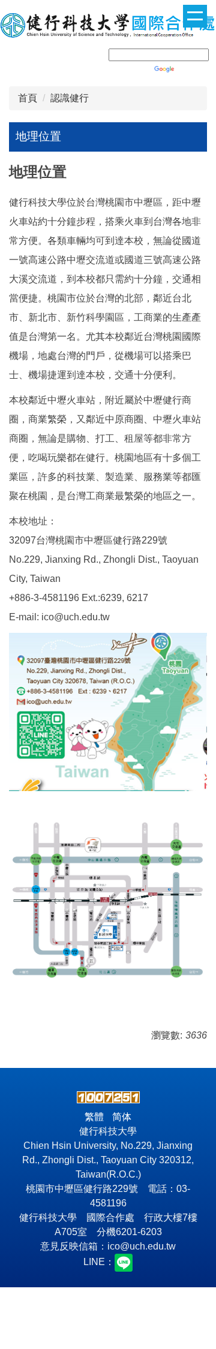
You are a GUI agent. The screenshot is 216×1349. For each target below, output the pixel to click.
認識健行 (69, 98)
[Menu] (195, 16)
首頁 (27, 98)
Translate (196, 69)
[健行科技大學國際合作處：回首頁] (108, 26)
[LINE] (124, 1262)
